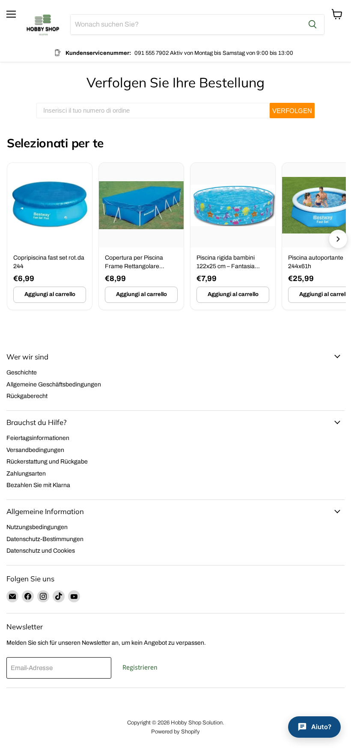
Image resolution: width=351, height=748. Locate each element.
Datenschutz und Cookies (40, 551)
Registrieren (140, 667)
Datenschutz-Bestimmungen (44, 539)
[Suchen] (312, 24)
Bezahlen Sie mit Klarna (38, 485)
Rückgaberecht (27, 396)
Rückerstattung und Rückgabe (47, 461)
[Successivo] (338, 239)
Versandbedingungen (35, 450)
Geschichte (21, 372)
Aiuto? (321, 727)
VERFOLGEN (292, 110)
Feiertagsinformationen (37, 438)
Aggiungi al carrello (49, 294)
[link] (49, 236)
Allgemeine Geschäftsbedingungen (53, 384)
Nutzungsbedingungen (37, 527)
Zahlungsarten (26, 473)
